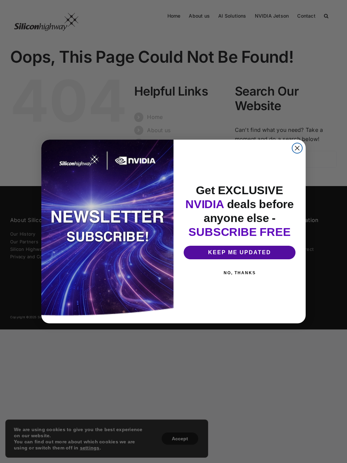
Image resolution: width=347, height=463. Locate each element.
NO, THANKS (240, 272)
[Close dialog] (297, 148)
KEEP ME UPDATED (239, 252)
